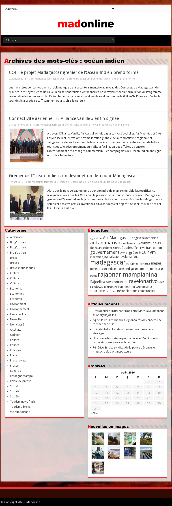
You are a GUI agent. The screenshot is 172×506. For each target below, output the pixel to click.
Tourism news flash (22, 401)
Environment (18, 304)
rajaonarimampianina (127, 274)
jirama (108, 256)
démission (112, 248)
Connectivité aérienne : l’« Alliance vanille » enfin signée (64, 118)
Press (13, 355)
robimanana (110, 287)
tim (132, 286)
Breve (13, 257)
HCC (142, 252)
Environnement (19, 309)
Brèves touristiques (22, 268)
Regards (15, 370)
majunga (144, 263)
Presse (14, 365)
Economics (17, 293)
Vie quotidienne (20, 412)
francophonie (155, 248)
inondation (96, 257)
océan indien (107, 269)
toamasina (143, 286)
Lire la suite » (75, 100)
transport (111, 291)
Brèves (14, 263)
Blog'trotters (18, 242)
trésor (121, 291)
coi (138, 243)
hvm (151, 252)
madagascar (108, 262)
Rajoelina (97, 282)
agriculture (96, 238)
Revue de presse (20, 381)
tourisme (97, 291)
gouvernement (105, 252)
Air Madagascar (117, 237)
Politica (14, 340)
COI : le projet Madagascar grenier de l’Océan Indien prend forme (74, 72)
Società (14, 391)
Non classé (17, 324)
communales (150, 243)
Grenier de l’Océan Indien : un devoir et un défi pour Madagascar (73, 175)
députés (126, 248)
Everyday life (18, 314)
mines (94, 269)
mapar (156, 263)
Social (14, 386)
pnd (127, 269)
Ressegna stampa (21, 376)
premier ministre (147, 268)
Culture (14, 278)
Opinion (15, 334)
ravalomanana (117, 282)
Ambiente (16, 237)
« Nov (94, 413)
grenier (124, 253)
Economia (16, 288)
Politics (14, 345)
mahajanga (132, 263)
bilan (124, 243)
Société (14, 396)
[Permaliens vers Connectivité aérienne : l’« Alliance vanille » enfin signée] (26, 145)
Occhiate (15, 329)
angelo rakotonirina (145, 238)
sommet (123, 286)
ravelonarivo (143, 281)
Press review (18, 360)
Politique (15, 350)
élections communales (140, 291)
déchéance (97, 248)
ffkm (136, 248)
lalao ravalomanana (125, 256)
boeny (131, 243)
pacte (120, 269)
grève (133, 252)
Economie (16, 298)
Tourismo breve (20, 406)
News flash (17, 319)
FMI (142, 248)
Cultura (14, 273)
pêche (93, 275)
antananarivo (105, 243)
